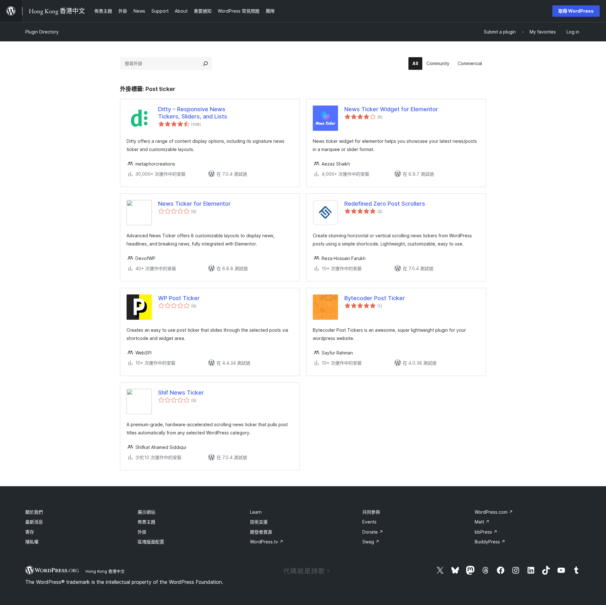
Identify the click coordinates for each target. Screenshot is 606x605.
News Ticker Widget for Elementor (391, 109)
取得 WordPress (576, 11)
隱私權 (32, 541)
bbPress (486, 532)
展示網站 (146, 512)
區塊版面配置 (151, 541)
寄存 (29, 532)
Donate (372, 532)
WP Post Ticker (179, 298)
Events (369, 521)
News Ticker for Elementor (194, 203)
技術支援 (259, 521)
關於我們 (34, 512)
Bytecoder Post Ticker (374, 298)
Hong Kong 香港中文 (105, 571)
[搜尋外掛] (205, 63)
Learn (256, 512)
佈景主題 (146, 521)
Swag (370, 541)
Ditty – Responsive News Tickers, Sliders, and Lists (192, 113)
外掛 (142, 532)
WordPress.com (494, 512)
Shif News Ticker (181, 392)
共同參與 (371, 512)
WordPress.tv (266, 541)
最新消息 (34, 521)
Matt (482, 521)
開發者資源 (261, 532)
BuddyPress (490, 541)
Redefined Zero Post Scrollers (384, 203)
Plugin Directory (42, 31)
